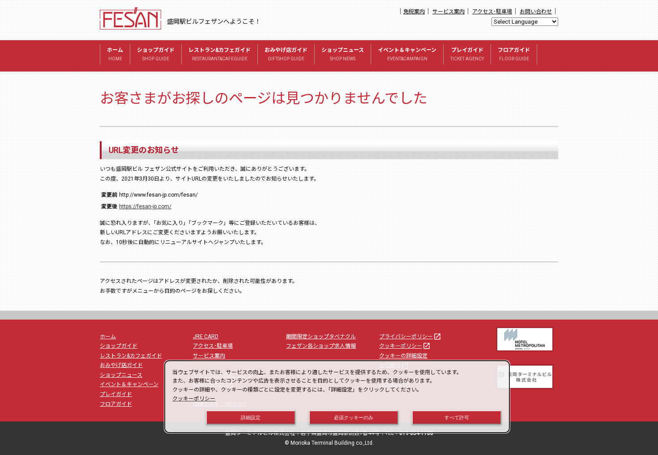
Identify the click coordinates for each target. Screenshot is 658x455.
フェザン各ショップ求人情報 (321, 346)
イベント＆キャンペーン (407, 54)
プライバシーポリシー (410, 336)
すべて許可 (456, 417)
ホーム (115, 54)
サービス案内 (448, 11)
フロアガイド (514, 54)
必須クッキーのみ (353, 417)
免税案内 (414, 11)
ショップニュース (342, 54)
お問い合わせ (536, 11)
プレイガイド (467, 54)
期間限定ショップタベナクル (321, 336)
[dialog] (337, 397)
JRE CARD (205, 336)
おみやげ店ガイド (286, 54)
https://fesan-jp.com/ (145, 206)
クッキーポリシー (405, 346)
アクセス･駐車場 (492, 11)
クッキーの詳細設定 (403, 356)
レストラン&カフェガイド (219, 54)
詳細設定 (251, 417)
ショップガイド (156, 54)
